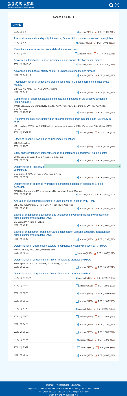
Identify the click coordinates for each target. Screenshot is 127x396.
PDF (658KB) (104, 177)
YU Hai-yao (19, 106)
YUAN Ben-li (44, 126)
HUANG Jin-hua (21, 250)
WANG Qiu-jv (20, 157)
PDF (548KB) (103, 64)
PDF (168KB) (104, 340)
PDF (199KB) (104, 225)
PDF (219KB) (104, 32)
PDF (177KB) (103, 43)
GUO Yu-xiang (20, 109)
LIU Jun (29, 264)
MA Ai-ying (29, 222)
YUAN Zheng (53, 264)
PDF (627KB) (104, 92)
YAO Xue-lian (40, 264)
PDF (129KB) (104, 301)
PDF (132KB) (104, 317)
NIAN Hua (18, 191)
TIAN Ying (37, 89)
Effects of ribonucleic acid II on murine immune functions (44, 139)
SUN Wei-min (51, 205)
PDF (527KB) (103, 278)
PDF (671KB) (104, 132)
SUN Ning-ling (20, 126)
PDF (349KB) (104, 355)
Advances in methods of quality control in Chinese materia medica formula (54, 71)
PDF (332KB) (104, 208)
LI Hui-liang (57, 126)
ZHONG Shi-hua (33, 174)
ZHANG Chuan (98, 126)
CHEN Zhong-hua (22, 143)
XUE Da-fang (29, 205)
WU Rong (45, 250)
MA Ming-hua (42, 191)
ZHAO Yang (25, 89)
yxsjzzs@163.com (81, 392)
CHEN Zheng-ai (78, 106)
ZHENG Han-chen (57, 191)
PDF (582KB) (103, 309)
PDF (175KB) (104, 332)
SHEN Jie (39, 222)
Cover (16, 25)
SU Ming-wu (19, 264)
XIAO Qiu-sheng (32, 106)
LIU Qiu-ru (18, 222)
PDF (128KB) (104, 286)
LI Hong (40, 205)
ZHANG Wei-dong (82, 126)
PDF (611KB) (104, 146)
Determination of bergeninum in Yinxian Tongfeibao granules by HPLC (52, 259)
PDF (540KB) (103, 54)
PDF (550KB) (104, 160)
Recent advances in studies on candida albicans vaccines (45, 49)
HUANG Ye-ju (54, 174)
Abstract (83, 32)
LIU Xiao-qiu (57, 157)
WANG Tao (33, 126)
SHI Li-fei (18, 205)
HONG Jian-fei (47, 106)
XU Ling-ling (29, 191)
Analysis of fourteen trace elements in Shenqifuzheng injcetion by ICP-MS (54, 201)
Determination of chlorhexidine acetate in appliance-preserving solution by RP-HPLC (60, 245)
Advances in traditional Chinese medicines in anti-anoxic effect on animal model (58, 60)
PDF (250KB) (103, 253)
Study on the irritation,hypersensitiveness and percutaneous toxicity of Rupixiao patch (60, 153)
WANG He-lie (101, 106)
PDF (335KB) (103, 194)
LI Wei (44, 174)
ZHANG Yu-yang (43, 157)
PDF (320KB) (104, 75)
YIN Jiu (64, 264)
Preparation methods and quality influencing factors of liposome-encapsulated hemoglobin (63, 38)
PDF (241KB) (104, 267)
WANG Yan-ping (63, 106)
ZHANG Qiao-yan (74, 191)
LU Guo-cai (68, 126)
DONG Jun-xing (50, 89)
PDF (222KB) (104, 112)
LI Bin (16, 89)
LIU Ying (90, 106)
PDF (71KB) (104, 347)
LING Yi (54, 250)
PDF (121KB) (104, 293)
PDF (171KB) (104, 239)
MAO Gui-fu (34, 250)
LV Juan (30, 157)
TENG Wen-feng (65, 205)
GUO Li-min (19, 174)
